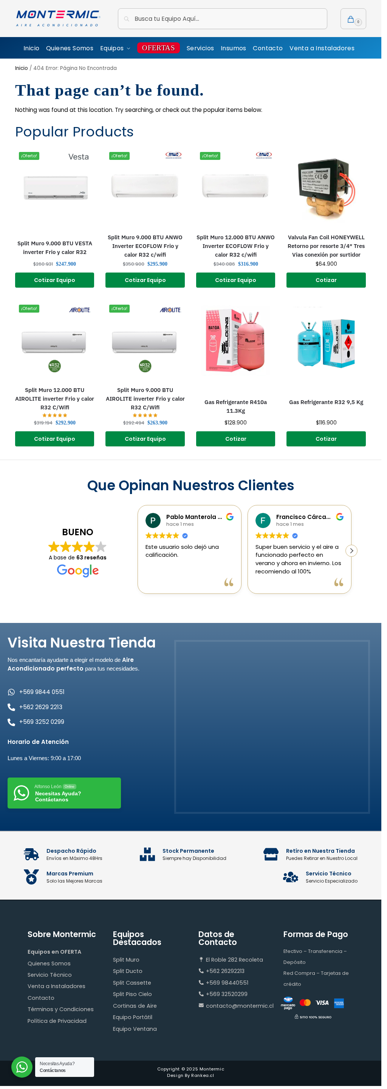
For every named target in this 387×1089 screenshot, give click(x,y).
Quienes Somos (49, 963)
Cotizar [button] (326, 280)
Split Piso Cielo (132, 994)
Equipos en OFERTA (54, 952)
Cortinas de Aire (135, 1006)
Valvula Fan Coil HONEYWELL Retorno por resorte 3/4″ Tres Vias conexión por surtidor (326, 245)
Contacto (41, 998)
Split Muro (126, 960)
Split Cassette (132, 983)
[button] (353, 18)
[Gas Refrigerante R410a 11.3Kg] (236, 340)
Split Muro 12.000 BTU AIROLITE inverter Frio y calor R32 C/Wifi (54, 398)
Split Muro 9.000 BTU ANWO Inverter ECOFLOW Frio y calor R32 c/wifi (145, 245)
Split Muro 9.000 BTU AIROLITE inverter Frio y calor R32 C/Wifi (145, 398)
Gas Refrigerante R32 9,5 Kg (326, 402)
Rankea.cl (202, 1075)
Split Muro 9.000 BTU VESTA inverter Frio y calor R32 (54, 247)
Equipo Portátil (132, 1017)
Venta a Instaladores (56, 986)
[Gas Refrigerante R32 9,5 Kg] (326, 340)
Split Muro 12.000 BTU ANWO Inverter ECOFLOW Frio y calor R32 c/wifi (236, 245)
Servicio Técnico (50, 975)
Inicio (21, 68)
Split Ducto (127, 971)
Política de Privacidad (57, 1021)
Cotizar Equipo (54, 280)
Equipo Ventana (135, 1029)
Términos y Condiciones (61, 1009)
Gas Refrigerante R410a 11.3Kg (235, 406)
